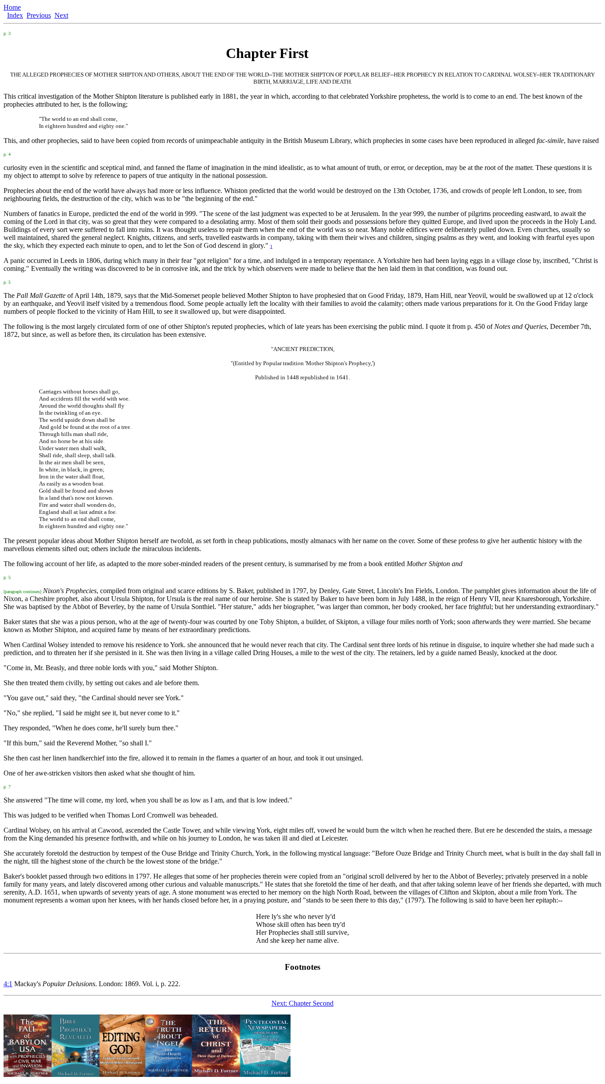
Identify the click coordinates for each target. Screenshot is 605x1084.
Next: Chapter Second (302, 1003)
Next (61, 15)
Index (15, 15)
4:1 (8, 984)
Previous (39, 15)
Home (12, 7)
